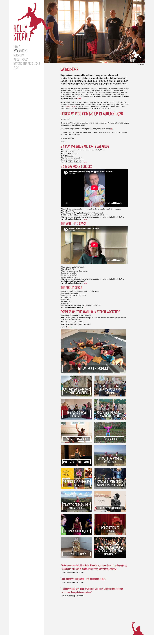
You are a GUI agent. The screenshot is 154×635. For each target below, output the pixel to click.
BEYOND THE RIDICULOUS (27, 63)
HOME (17, 46)
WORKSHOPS (20, 50)
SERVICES (19, 55)
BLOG (16, 67)
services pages (71, 106)
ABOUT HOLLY (21, 59)
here (79, 98)
